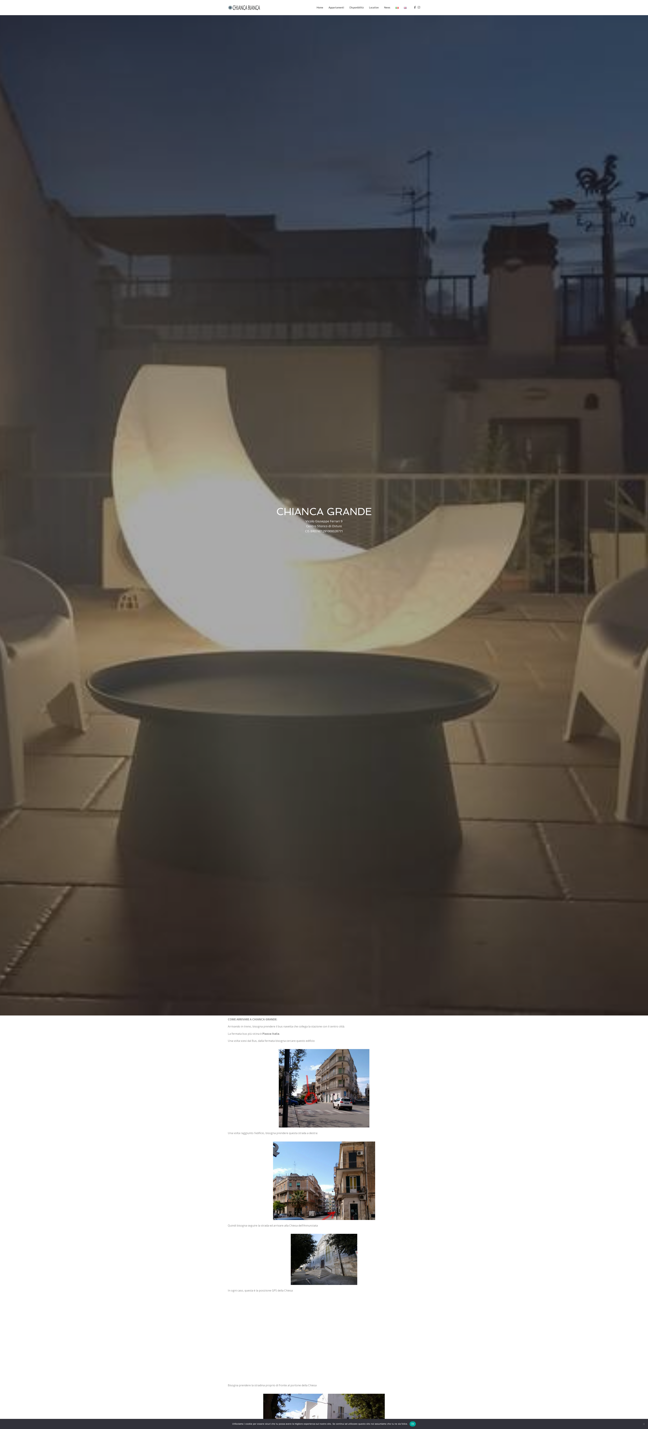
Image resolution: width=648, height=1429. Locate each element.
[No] (643, 1424)
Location (374, 7)
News (387, 7)
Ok (412, 1423)
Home (320, 7)
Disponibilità (356, 7)
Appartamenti (336, 7)
